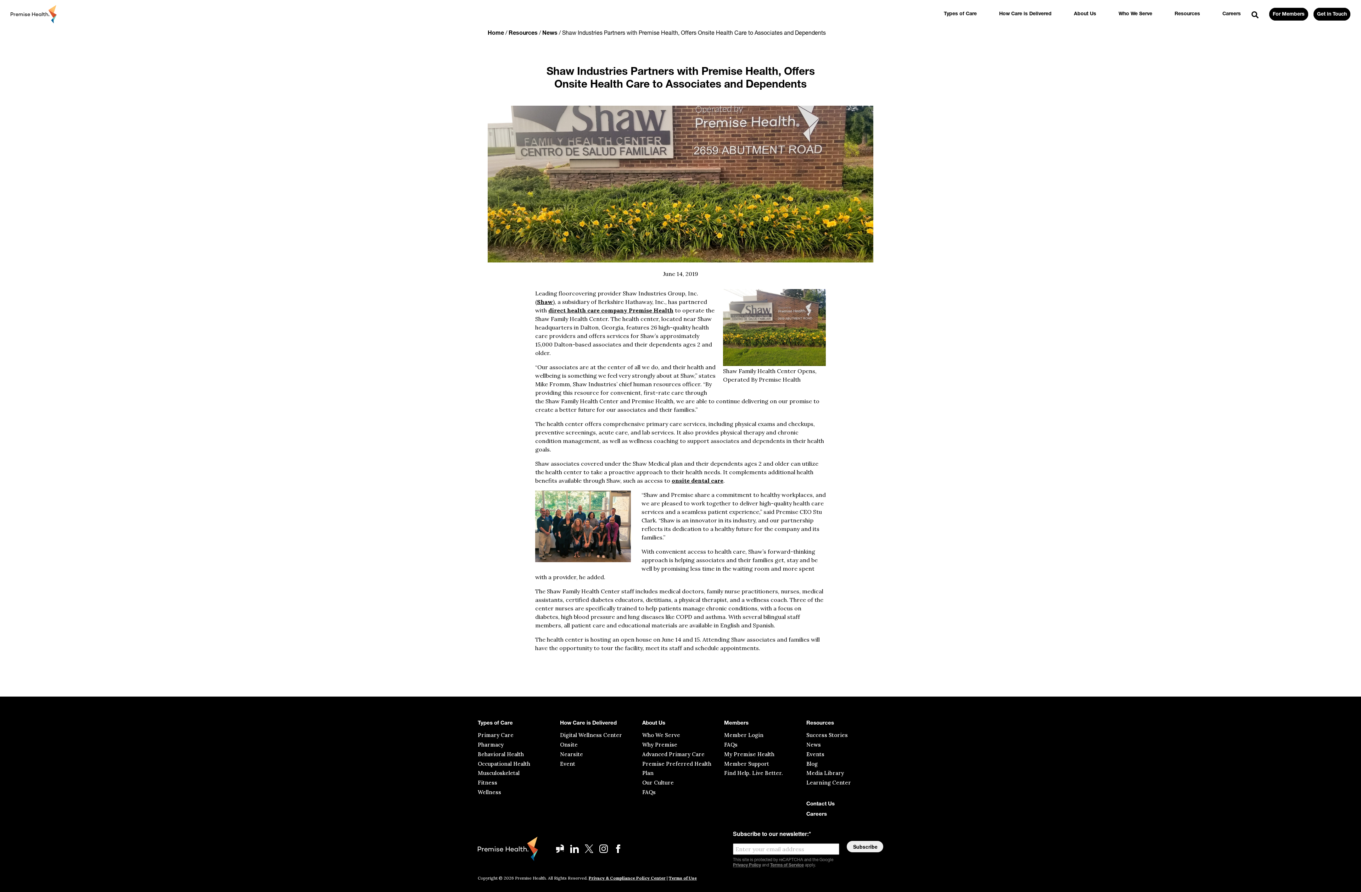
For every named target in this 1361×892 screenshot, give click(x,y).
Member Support (746, 763)
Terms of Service (787, 865)
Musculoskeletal (499, 773)
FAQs (649, 792)
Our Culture (658, 782)
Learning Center (828, 782)
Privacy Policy (747, 865)
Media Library (825, 773)
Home (496, 33)
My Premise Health (749, 754)
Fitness (487, 782)
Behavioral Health (501, 754)
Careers (1231, 14)
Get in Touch (1332, 14)
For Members (1289, 14)
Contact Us (820, 804)
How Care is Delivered (1025, 14)
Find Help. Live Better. (753, 773)
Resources (1187, 14)
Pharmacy (491, 744)
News (550, 33)
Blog (812, 763)
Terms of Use (683, 878)
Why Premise (659, 744)
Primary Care (496, 735)
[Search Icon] (1255, 15)
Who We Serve (1135, 14)
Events (815, 754)
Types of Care (960, 14)
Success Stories (827, 735)
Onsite (569, 744)
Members (736, 723)
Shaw (545, 301)
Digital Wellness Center (591, 735)
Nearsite (571, 754)
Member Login (743, 735)
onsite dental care (697, 480)
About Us (1085, 14)
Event (567, 763)
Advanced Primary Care (673, 754)
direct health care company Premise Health (610, 310)
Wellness (489, 792)
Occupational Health (504, 763)
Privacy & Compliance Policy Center (627, 878)
